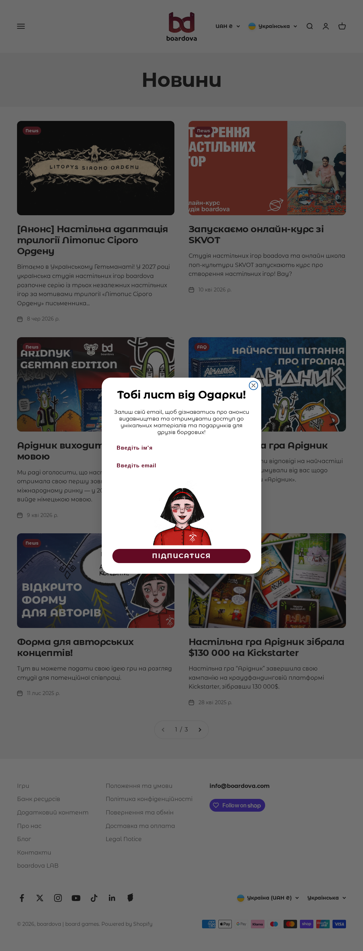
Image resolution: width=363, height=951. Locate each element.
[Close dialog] (253, 385)
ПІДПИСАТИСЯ (181, 556)
